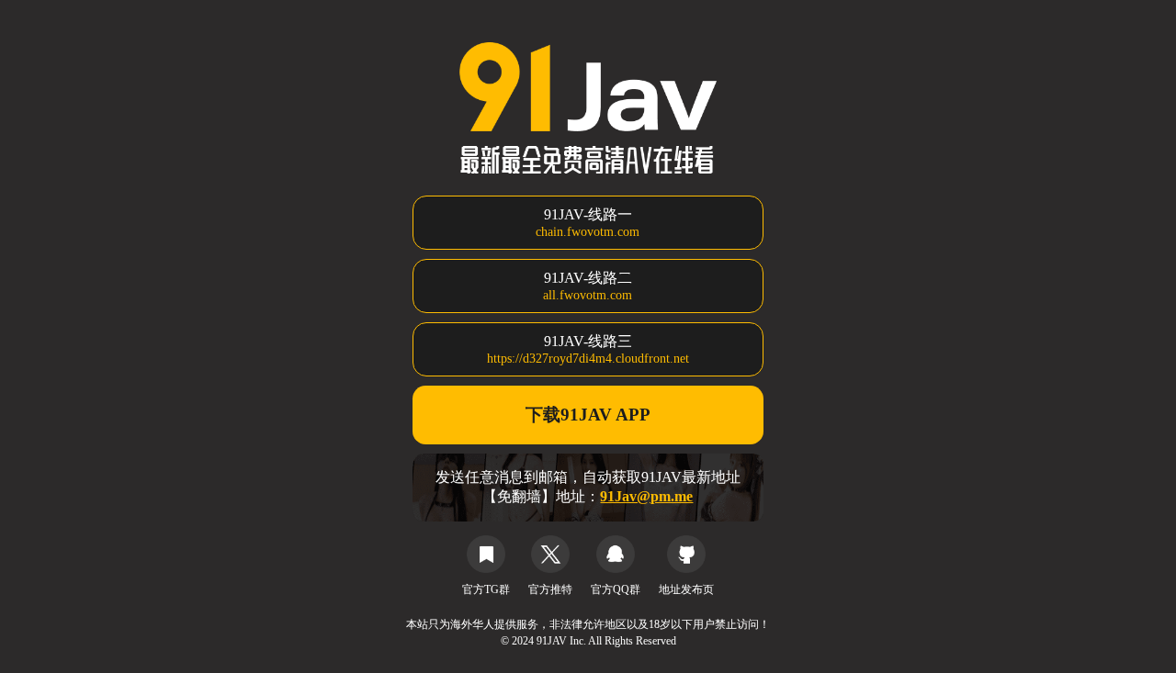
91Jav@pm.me (646, 496)
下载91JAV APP (588, 414)
